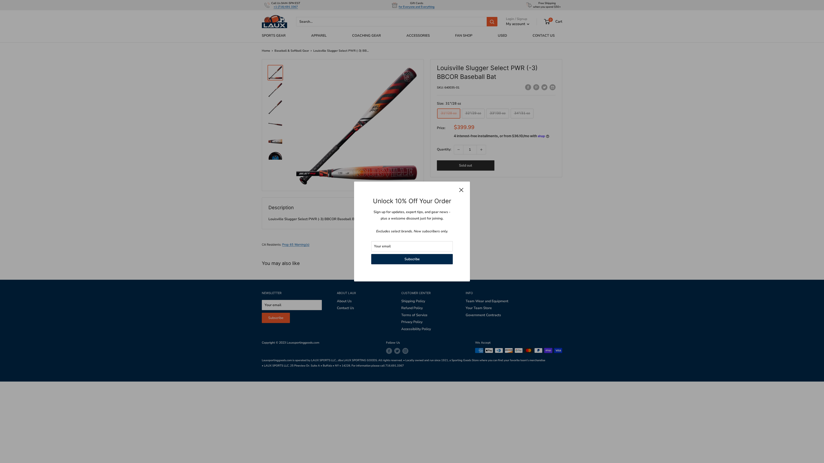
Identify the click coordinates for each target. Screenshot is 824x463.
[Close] (461, 190)
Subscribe (412, 259)
